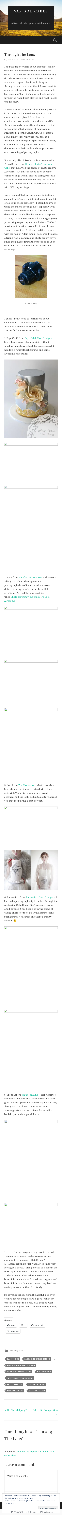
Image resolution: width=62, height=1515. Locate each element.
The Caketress (26, 785)
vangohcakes (26, 59)
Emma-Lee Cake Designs (39, 897)
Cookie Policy (10, 1503)
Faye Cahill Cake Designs (38, 338)
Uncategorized (17, 1350)
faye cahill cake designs (21, 1365)
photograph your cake (20, 1378)
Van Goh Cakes (31, 11)
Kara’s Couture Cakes (31, 577)
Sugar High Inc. (29, 1094)
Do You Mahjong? (15, 1410)
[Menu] (8, 40)
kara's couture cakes (19, 1372)
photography (14, 1384)
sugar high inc (36, 1384)
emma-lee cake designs (37, 1359)
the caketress (15, 1391)
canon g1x (13, 1359)
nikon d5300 (44, 1372)
